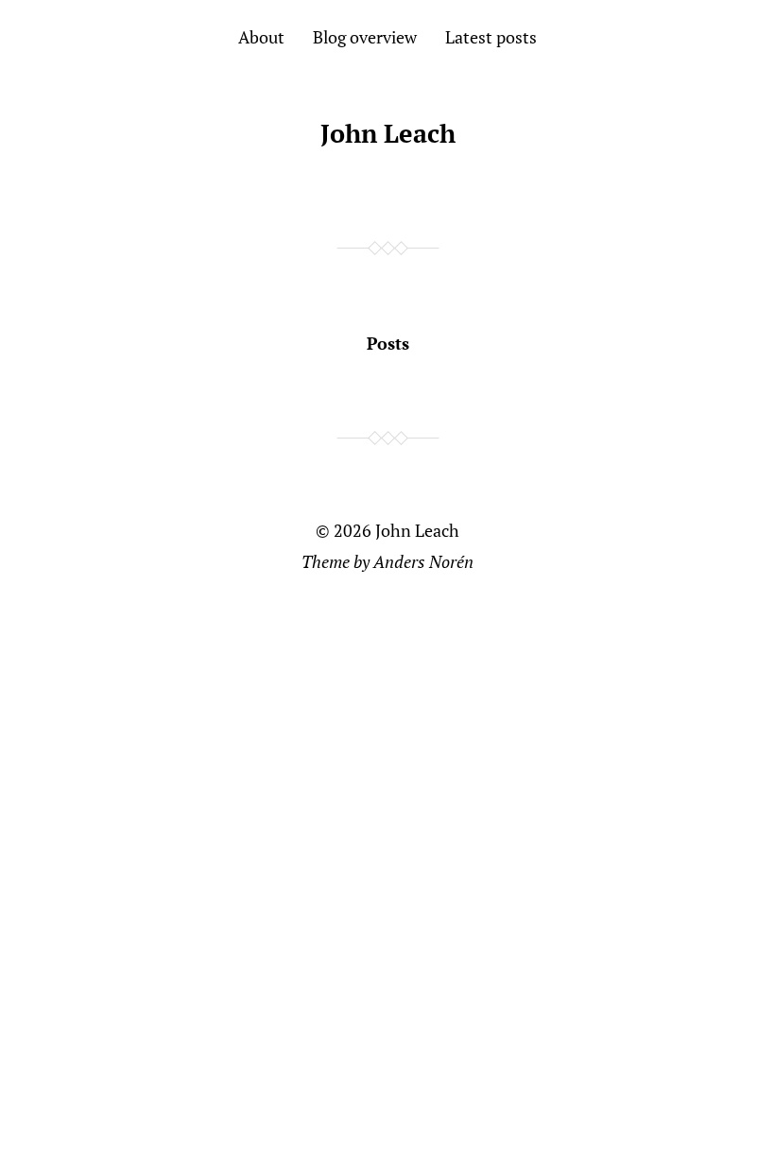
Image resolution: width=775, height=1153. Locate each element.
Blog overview (365, 37)
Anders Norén (423, 561)
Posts (388, 343)
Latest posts (491, 37)
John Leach (388, 133)
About (261, 37)
